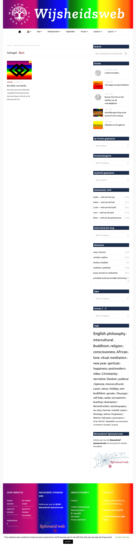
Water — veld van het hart (104, 202)
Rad (38, 32)
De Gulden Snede (26, 502)
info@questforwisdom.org (114, 501)
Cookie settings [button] (122, 537)
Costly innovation (112, 73)
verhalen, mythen (100, 257)
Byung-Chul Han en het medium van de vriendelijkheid (114, 100)
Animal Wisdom (10, 502)
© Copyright (76, 513)
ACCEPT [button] (68, 542)
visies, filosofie (99, 252)
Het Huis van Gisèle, (17, 85)
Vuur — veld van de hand (103, 213)
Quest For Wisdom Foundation (26, 512)
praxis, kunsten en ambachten (105, 273)
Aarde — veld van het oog (103, 197)
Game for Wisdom (10, 510)
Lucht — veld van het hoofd (104, 207)
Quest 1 (111, 32)
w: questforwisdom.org (112, 504)
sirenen (10, 82)
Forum (83, 32)
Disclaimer (75, 516)
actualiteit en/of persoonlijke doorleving (109, 278)
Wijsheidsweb (12, 522)
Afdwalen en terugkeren (115, 125)
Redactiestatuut (77, 510)
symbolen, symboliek (101, 268)
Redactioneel (53, 32)
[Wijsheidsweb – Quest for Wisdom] (68, 14)
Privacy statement (78, 520)
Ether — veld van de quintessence (107, 218)
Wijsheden (70, 32)
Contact (74, 501)
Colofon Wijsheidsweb (80, 507)
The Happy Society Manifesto (117, 85)
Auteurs (97, 32)
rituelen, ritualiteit (100, 263)
